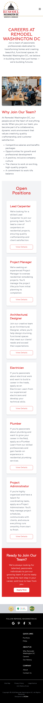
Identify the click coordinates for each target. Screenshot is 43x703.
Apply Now (22, 590)
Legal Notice (32, 683)
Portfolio (26, 638)
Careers (26, 656)
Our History (27, 660)
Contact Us (27, 673)
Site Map (7, 683)
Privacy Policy (19, 683)
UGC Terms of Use (23, 686)
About (25, 670)
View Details (21, 247)
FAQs (25, 641)
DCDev (26, 696)
